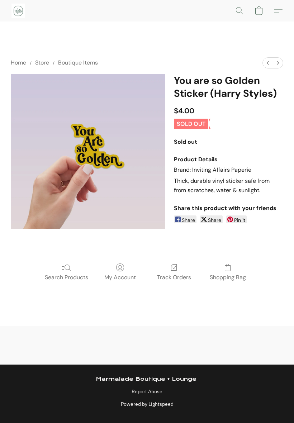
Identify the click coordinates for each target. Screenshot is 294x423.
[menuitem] (268, 63)
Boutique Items (78, 62)
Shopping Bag (228, 277)
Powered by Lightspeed (147, 404)
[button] (18, 11)
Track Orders (174, 277)
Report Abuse (147, 391)
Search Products (66, 277)
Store (42, 62)
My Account (120, 277)
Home (18, 62)
